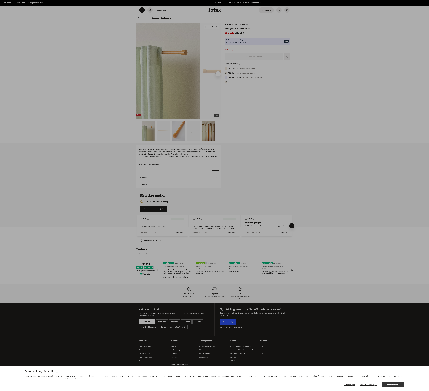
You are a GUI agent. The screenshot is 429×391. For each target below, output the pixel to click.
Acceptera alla (393, 385)
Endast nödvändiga (368, 385)
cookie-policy (93, 379)
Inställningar (349, 385)
